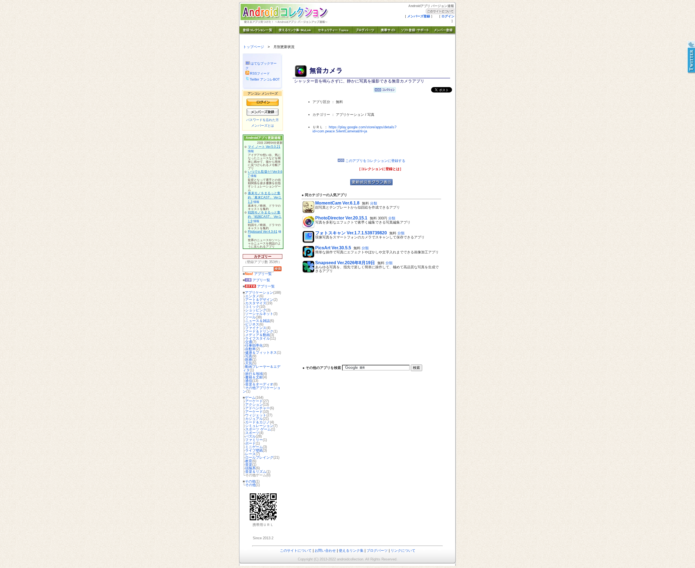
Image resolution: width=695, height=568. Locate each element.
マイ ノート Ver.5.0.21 (264, 147)
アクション (254, 405)
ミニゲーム (254, 447)
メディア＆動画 (257, 335)
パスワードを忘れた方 (262, 120)
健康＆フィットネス (261, 352)
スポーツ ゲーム (258, 429)
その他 (250, 481)
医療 (248, 360)
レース (250, 454)
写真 (248, 356)
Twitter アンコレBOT (265, 79)
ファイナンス (255, 328)
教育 (248, 461)
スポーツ (252, 433)
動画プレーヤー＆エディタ (261, 368)
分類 (373, 203)
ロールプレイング (259, 457)
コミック (252, 307)
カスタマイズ (255, 303)
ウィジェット (255, 415)
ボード (250, 443)
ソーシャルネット (259, 314)
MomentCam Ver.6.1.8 (337, 203)
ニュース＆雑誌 (257, 321)
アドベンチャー (257, 408)
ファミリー (254, 440)
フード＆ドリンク (259, 331)
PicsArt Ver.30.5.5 (333, 247)
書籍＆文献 (254, 377)
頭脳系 (250, 468)
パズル (250, 436)
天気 (248, 363)
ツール (250, 317)
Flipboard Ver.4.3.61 (262, 232)
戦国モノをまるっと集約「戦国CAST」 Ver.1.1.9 (265, 216)
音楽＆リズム (255, 472)
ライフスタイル (257, 338)
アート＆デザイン (259, 300)
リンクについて (403, 550)
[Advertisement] (371, 146)
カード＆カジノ (257, 422)
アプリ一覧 (258, 274)
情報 (251, 151)
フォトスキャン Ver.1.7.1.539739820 (351, 233)
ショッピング (255, 310)
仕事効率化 (254, 345)
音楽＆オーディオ (259, 384)
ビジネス (252, 324)
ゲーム (250, 397)
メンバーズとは (262, 125)
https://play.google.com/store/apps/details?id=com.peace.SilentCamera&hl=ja (354, 129)
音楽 (248, 464)
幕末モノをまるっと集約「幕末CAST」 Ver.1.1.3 (265, 197)
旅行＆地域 (254, 374)
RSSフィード (259, 73)
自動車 (250, 349)
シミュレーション (259, 426)
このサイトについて (296, 550)
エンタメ (252, 296)
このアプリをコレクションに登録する (374, 161)
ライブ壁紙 (254, 450)
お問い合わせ (325, 550)
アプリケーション (259, 293)
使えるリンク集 (351, 550)
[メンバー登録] (443, 33)
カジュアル (254, 419)
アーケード (254, 401)
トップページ (253, 47)
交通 (248, 342)
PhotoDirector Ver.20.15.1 (341, 218)
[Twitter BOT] (691, 57)
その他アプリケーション (261, 389)
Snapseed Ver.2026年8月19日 (345, 262)
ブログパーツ (377, 550)
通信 (248, 381)
